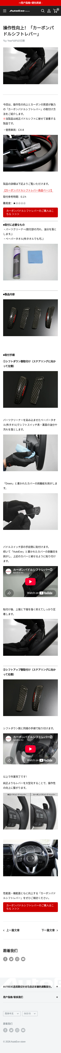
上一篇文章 (13, 930)
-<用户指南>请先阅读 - (30, 2)
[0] (55, 11)
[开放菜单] (4, 11)
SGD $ (27, 1013)
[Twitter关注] (11, 959)
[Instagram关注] (17, 959)
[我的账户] (49, 11)
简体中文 (9, 1013)
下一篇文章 (48, 930)
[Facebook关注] (5, 959)
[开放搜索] (43, 11)
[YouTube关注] (23, 959)
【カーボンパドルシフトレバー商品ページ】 (28, 190)
